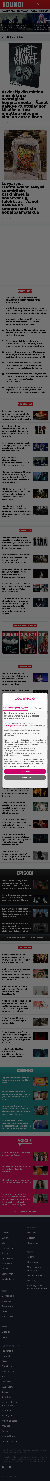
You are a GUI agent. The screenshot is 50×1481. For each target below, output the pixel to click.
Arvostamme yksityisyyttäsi (15, 707)
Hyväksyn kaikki (25, 771)
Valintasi (37, 708)
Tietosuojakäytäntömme (25, 783)
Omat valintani (25, 777)
